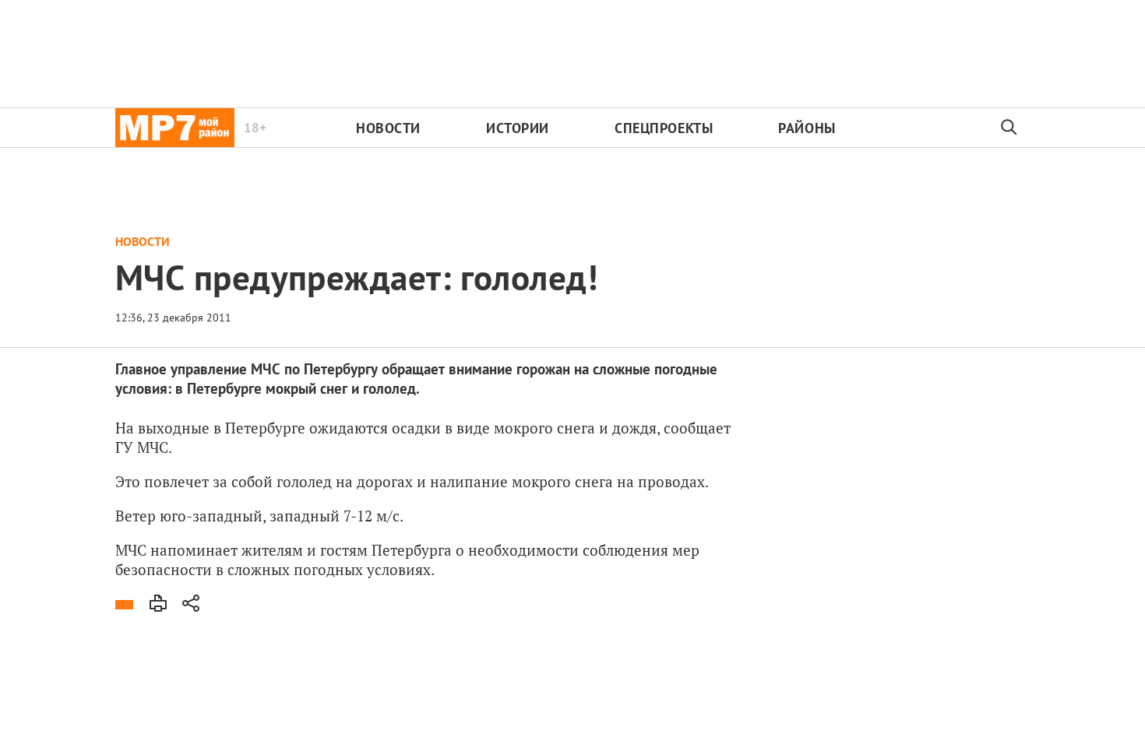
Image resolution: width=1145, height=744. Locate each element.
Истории (517, 128)
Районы (806, 128)
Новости (388, 128)
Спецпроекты (664, 128)
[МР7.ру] (174, 127)
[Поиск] (1009, 127)
